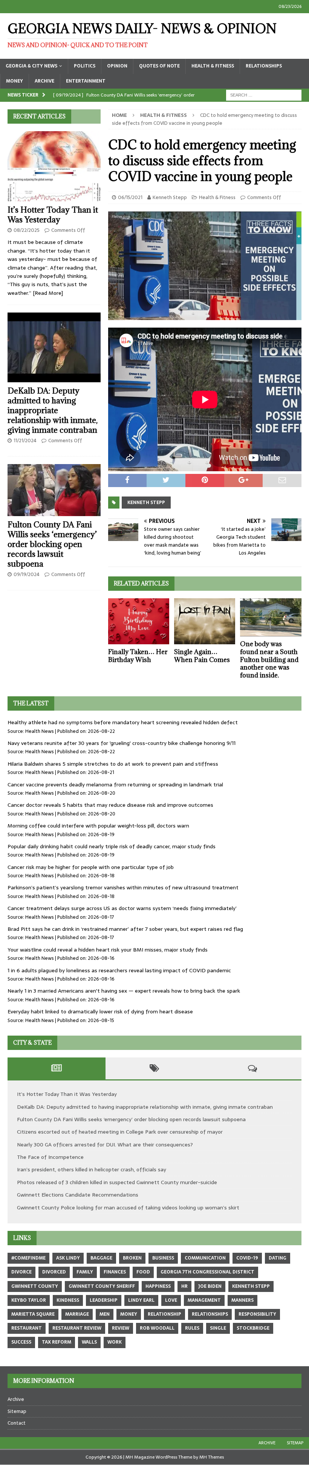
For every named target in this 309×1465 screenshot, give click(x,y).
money (128, 1314)
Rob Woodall (157, 1328)
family (84, 1272)
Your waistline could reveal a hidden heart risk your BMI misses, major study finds (108, 950)
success (21, 1342)
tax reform (56, 1342)
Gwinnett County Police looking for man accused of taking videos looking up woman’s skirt (128, 1207)
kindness (68, 1300)
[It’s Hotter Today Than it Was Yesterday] (54, 166)
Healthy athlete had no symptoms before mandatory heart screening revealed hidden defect (123, 722)
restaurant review (76, 1328)
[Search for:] (263, 94)
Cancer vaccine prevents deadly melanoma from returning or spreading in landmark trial (115, 784)
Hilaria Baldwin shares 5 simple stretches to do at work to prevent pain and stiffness (113, 764)
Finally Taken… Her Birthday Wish (138, 656)
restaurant (26, 1328)
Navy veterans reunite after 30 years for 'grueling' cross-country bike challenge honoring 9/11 (122, 743)
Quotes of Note (159, 66)
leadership (104, 1300)
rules (192, 1328)
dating (277, 1258)
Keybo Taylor (28, 1300)
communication (205, 1258)
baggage (101, 1258)
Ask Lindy (68, 1258)
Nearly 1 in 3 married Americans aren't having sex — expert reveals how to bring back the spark (124, 991)
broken (132, 1258)
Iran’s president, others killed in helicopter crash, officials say (91, 1169)
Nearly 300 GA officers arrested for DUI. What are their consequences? (105, 1144)
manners (242, 1300)
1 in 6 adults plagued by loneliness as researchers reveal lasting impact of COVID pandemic (119, 970)
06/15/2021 (130, 197)
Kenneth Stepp (170, 197)
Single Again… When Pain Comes (202, 656)
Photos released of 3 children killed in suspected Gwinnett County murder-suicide (117, 1182)
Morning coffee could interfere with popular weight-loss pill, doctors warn (98, 825)
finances (115, 1272)
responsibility (257, 1314)
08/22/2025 (27, 230)
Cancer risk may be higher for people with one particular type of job (91, 867)
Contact (17, 1423)
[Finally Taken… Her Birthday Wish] (139, 621)
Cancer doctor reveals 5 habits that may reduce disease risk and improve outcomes (110, 805)
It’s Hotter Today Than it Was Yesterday (53, 215)
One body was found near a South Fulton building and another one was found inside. (269, 659)
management (204, 1300)
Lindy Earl (141, 1300)
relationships (210, 1314)
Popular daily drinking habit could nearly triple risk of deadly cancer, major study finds (112, 846)
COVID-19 (247, 1258)
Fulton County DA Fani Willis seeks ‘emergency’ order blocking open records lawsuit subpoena (52, 544)
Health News (39, 731)
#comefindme (28, 1258)
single (218, 1328)
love (171, 1300)
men (104, 1314)
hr (184, 1286)
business (163, 1258)
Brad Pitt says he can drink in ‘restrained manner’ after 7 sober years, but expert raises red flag (125, 929)
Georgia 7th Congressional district (207, 1272)
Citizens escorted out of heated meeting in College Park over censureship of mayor (120, 1132)
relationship (164, 1314)
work (114, 1342)
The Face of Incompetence (50, 1157)
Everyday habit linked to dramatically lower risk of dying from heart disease (100, 1011)
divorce (21, 1272)
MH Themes (211, 1457)
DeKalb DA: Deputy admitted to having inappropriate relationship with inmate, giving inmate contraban (53, 410)
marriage (77, 1314)
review (120, 1328)
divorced (54, 1272)
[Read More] (48, 293)
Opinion (117, 66)
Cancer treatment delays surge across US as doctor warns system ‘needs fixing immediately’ (122, 908)
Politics (84, 66)
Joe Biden (210, 1286)
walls (89, 1342)
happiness (158, 1286)
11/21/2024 (25, 440)
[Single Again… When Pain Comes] (205, 621)
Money (14, 81)
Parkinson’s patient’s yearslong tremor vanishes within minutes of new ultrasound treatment (123, 887)
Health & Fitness (212, 66)
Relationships (264, 66)
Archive (44, 81)
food (143, 1272)
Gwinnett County (34, 1286)
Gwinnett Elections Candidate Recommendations (77, 1195)
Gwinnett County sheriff (102, 1286)
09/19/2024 (27, 574)
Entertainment (86, 81)
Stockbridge (253, 1328)
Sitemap (17, 1411)
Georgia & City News (31, 66)
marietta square (33, 1314)
